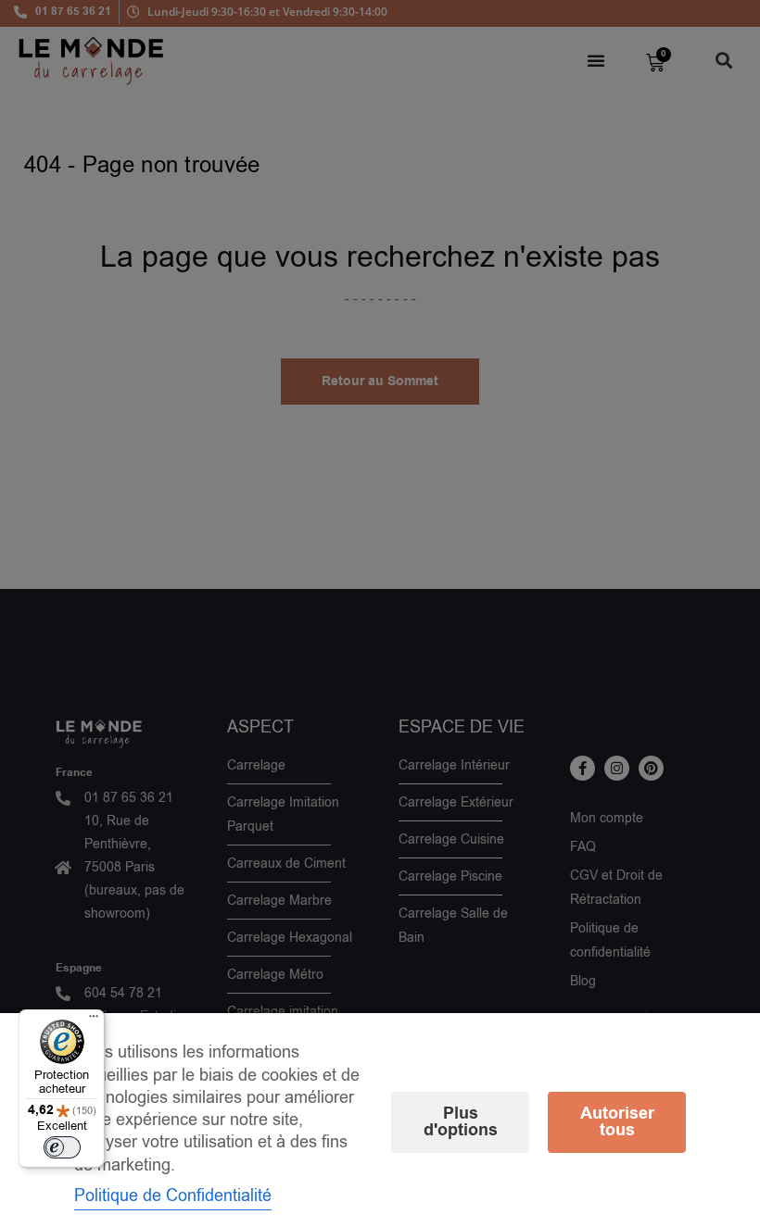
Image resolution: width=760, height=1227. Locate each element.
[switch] (62, 1147)
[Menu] (93, 1020)
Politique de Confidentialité (173, 1195)
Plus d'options (461, 1122)
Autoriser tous (617, 1122)
